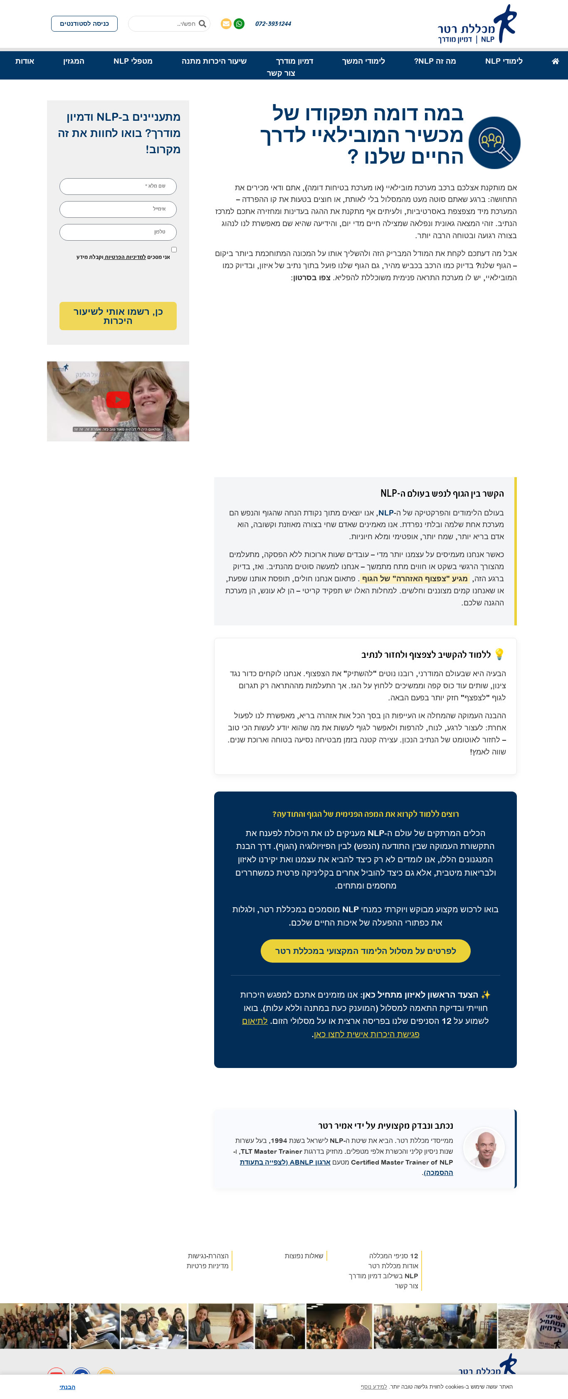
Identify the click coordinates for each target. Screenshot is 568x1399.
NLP (386, 512)
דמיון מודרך (294, 61)
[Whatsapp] (239, 23)
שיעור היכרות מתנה (214, 61)
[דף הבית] (555, 61)
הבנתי (67, 1387)
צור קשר (281, 73)
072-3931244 (273, 23)
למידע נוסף (374, 1387)
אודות (24, 61)
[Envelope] (226, 23)
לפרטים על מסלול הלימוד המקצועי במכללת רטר (365, 951)
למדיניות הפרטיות (125, 257)
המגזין (73, 61)
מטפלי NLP (133, 61)
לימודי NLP (504, 61)
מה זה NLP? (435, 61)
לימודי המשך (363, 61)
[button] (118, 401)
